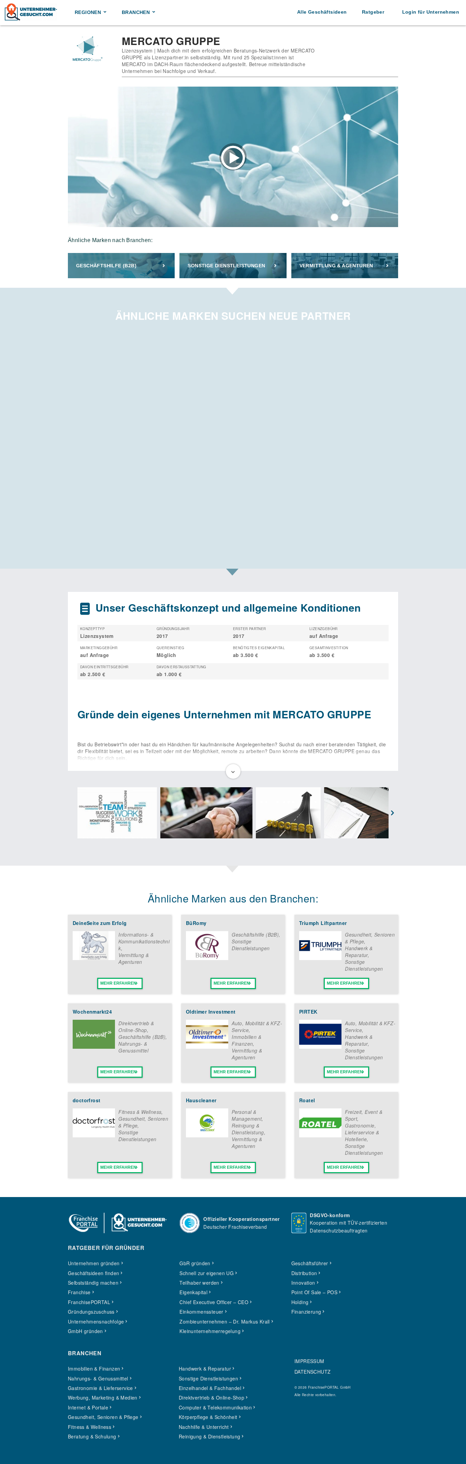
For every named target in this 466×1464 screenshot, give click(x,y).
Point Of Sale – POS (314, 1292)
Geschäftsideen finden (93, 1273)
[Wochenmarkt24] (94, 1046)
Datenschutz (312, 1371)
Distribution (304, 1273)
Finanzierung (306, 1311)
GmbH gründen (85, 1331)
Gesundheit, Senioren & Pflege (103, 1417)
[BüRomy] (207, 958)
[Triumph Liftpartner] (320, 958)
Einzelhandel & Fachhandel (210, 1388)
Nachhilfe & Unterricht (204, 1426)
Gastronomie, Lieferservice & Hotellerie (362, 1132)
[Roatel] (320, 1135)
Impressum (309, 1361)
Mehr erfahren (118, 983)
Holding (300, 1302)
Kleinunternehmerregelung (210, 1331)
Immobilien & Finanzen (246, 1040)
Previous (73, 813)
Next (392, 813)
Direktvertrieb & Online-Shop (136, 1026)
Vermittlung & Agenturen (336, 265)
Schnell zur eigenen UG (206, 1273)
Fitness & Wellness (139, 1111)
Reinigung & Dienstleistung (248, 1129)
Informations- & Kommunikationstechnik (144, 941)
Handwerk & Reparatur (359, 951)
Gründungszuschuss (91, 1311)
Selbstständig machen (93, 1282)
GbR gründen (194, 1263)
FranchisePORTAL (89, 1302)
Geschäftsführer (309, 1263)
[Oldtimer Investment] (207, 1046)
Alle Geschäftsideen (322, 12)
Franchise (79, 1292)
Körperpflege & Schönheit (208, 1417)
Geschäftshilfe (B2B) (106, 265)
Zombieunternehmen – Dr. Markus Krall (224, 1321)
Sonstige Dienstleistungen (226, 265)
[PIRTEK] (320, 1046)
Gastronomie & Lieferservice (100, 1388)
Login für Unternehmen (430, 12)
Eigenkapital (193, 1292)
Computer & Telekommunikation (215, 1407)
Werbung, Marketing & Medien (102, 1397)
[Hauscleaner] (207, 1135)
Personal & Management (247, 1115)
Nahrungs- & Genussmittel (133, 1047)
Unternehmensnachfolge (96, 1321)
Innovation (303, 1282)
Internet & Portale (88, 1407)
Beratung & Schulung (92, 1436)
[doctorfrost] (94, 1135)
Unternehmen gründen (94, 1263)
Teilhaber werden (199, 1282)
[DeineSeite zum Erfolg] (94, 958)
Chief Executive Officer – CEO (213, 1302)
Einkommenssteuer (201, 1311)
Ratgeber (373, 12)
